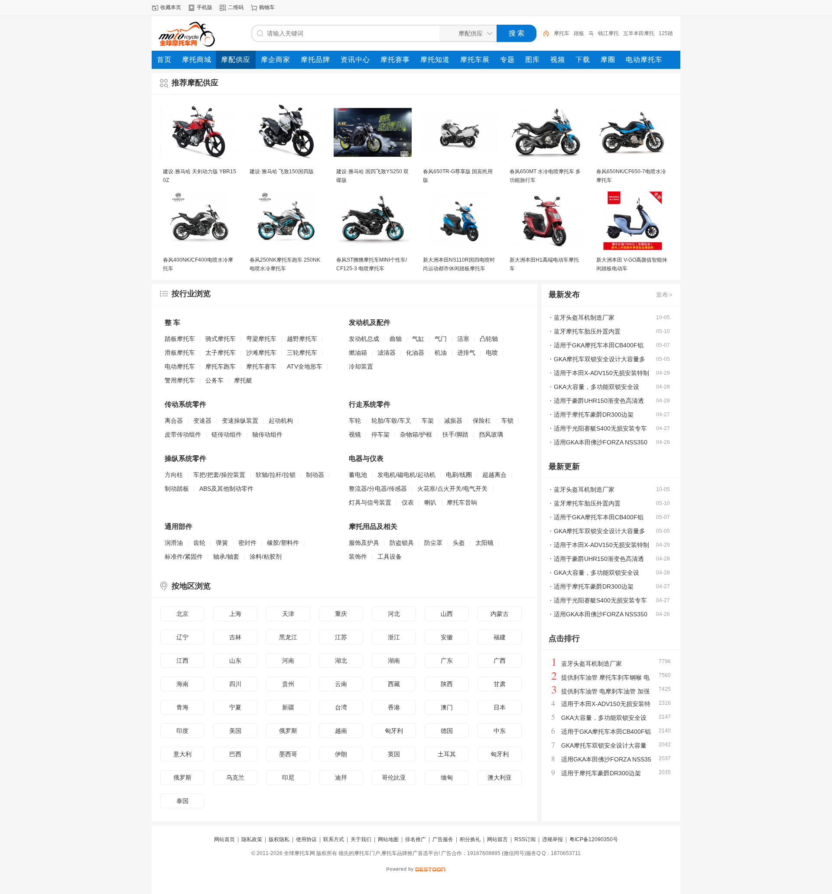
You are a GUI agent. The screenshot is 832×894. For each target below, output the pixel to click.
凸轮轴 (489, 338)
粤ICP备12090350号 (593, 839)
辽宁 (182, 637)
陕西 (447, 683)
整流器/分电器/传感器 (378, 488)
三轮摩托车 (302, 352)
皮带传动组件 (183, 434)
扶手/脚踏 (455, 434)
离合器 (174, 420)
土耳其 (447, 754)
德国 (447, 730)
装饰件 (358, 556)
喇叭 (430, 502)
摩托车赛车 (261, 366)
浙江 (394, 637)
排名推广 (415, 839)
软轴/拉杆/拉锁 (276, 474)
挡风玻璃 (491, 434)
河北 (394, 613)
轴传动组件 (267, 434)
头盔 (459, 542)
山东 (235, 660)
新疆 (288, 707)
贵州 (288, 683)
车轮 (355, 420)
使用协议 (306, 839)
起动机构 (281, 420)
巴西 (235, 754)
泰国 (182, 800)
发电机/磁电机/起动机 (406, 474)
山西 (447, 613)
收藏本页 (170, 7)
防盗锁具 (402, 542)
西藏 (394, 683)
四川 (235, 683)
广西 (500, 660)
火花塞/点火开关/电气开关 (452, 488)
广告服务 (442, 839)
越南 (341, 730)
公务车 (214, 380)
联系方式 (333, 839)
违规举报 (552, 839)
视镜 (355, 434)
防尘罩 (433, 542)
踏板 (579, 33)
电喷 (492, 352)
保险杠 (482, 420)
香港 (394, 707)
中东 (500, 730)
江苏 (341, 637)
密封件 (247, 542)
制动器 (315, 474)
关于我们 (361, 839)
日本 (500, 707)
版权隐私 (279, 839)
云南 (341, 683)
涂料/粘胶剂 (266, 556)
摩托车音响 (462, 502)
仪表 (408, 502)
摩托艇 (243, 380)
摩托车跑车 (220, 366)
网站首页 (224, 839)
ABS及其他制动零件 (226, 488)
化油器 (415, 352)
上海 (235, 613)
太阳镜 (484, 542)
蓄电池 (358, 474)
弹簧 (222, 542)
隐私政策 (251, 839)
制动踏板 (177, 488)
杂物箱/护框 (416, 434)
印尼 (288, 777)
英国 (394, 754)
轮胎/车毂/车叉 (391, 420)
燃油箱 (358, 352)
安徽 (447, 637)
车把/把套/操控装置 (219, 474)
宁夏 (235, 707)
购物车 (267, 7)
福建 (500, 637)
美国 (235, 730)
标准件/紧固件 (184, 556)
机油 (441, 352)
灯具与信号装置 (370, 502)
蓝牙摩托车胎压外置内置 (587, 331)
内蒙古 (500, 613)
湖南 (394, 660)
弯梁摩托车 (261, 338)
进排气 (466, 352)
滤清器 (386, 352)
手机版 (204, 7)
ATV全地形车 (304, 366)
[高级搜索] (542, 33)
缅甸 (447, 777)
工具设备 (389, 556)
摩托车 (561, 33)
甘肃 (500, 683)
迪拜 (341, 777)
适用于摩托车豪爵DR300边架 (594, 414)
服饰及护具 (364, 542)
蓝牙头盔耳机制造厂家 (584, 317)
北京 (182, 613)
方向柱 (174, 474)
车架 (428, 420)
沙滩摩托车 (261, 352)
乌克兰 (235, 777)
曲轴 (396, 338)
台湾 (341, 707)
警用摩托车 (180, 380)
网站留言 (497, 839)
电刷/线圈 (459, 474)
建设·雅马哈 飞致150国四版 (282, 171)
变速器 (202, 420)
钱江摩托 (608, 33)
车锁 (507, 420)
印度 (182, 730)
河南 (288, 660)
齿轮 (199, 542)
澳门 (447, 707)
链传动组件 (226, 434)
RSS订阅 (525, 839)
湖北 (341, 660)
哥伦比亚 (394, 777)
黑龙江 (288, 637)
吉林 (235, 637)
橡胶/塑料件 (283, 542)
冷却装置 (361, 366)
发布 (664, 294)
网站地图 (388, 839)
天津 (288, 613)
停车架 (380, 434)
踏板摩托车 (180, 338)
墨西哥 (288, 754)
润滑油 (174, 542)
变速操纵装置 (240, 420)
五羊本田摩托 (638, 33)
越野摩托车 (302, 338)
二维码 (236, 7)
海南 (182, 683)
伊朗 (341, 754)
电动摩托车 (180, 366)
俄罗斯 (288, 730)
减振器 (453, 420)
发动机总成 (364, 338)
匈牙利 (394, 730)
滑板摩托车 (180, 352)
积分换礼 (470, 839)
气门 (441, 338)
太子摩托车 (220, 352)
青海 (182, 707)
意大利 (182, 754)
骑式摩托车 (220, 338)
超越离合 (494, 474)
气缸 (418, 338)
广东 (447, 660)
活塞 (463, 338)
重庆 (341, 613)
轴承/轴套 (226, 556)
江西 (182, 660)
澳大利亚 (500, 777)
